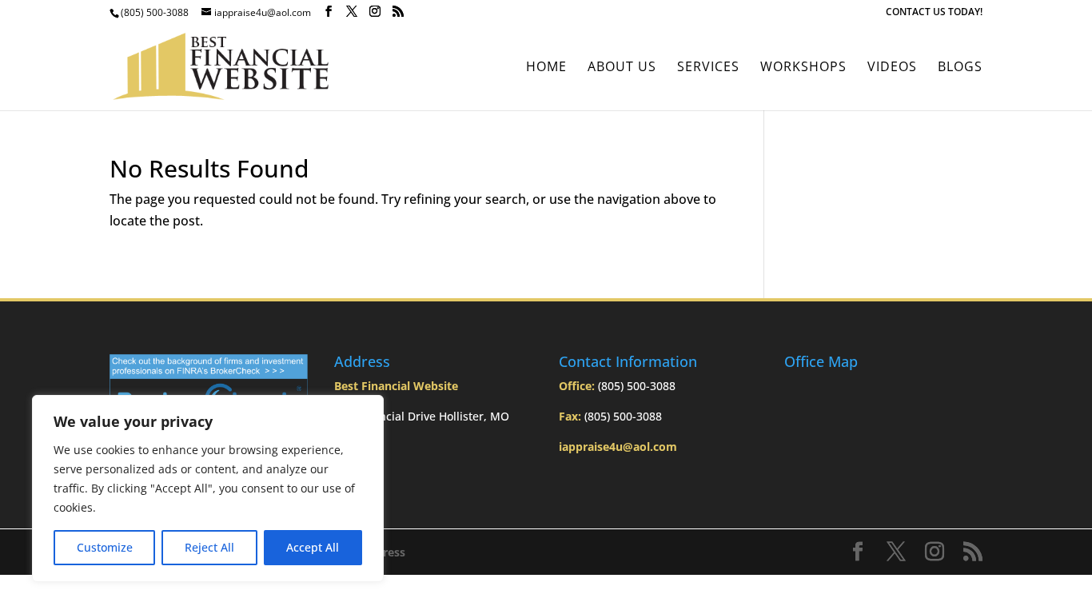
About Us (622, 68)
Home (546, 68)
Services (708, 68)
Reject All (209, 547)
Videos (892, 68)
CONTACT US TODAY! (934, 12)
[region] (208, 488)
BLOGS (960, 68)
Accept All (312, 547)
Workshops (803, 68)
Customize (105, 547)
